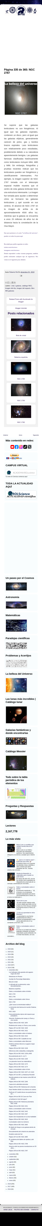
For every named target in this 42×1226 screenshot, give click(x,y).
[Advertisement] (21, 40)
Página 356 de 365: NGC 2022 (18, 1030)
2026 (9, 949)
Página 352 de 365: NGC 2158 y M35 (20, 1053)
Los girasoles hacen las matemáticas (20, 1061)
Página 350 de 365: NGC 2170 (18, 1064)
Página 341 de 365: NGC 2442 (18, 1111)
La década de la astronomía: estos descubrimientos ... (19, 985)
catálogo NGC (27, 286)
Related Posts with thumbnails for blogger (21, 300)
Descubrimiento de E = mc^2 (17, 1056)
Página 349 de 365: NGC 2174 (18, 1067)
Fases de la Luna (21, 900)
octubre (11, 1156)
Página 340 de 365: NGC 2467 (18, 1114)
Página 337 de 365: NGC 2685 (18, 1137)
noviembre (12, 1154)
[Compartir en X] (10, 282)
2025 (9, 952)
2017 (9, 1186)
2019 (9, 967)
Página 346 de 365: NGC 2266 (18, 1081)
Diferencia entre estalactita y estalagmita (21, 1051)
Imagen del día (10, 288)
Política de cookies (22, 1209)
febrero (11, 1178)
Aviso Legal (8, 1209)
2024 (9, 954)
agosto (11, 1162)
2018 (9, 1184)
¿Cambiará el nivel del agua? (18, 1099)
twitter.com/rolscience (10, 247)
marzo (11, 1175)
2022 (9, 959)
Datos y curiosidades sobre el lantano (20, 1033)
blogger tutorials (21, 308)
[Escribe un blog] (8, 282)
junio (11, 1167)
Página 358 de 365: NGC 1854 (18, 1023)
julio (10, 1164)
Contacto (34, 1209)
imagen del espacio (23, 288)
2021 (9, 962)
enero (11, 1180)
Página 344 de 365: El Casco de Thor (20, 1096)
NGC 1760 (12, 1002)
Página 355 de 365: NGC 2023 (18, 1036)
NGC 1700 (12, 994)
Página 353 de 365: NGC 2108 (18, 1048)
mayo (11, 1170)
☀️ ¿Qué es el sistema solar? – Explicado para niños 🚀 (25, 860)
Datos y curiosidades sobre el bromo (20, 1108)
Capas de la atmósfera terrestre (18, 1084)
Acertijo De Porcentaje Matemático (19, 979)
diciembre (12, 970)
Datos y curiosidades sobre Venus (19, 999)
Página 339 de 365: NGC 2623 (18, 1119)
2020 (9, 965)
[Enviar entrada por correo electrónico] (21, 275)
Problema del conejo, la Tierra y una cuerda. (22, 1025)
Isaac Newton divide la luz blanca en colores (22, 1089)
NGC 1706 (12, 996)
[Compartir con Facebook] (12, 282)
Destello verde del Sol (15, 1134)
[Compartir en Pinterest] (15, 282)
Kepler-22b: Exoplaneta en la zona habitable (22, 1117)
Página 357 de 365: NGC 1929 (18, 1028)
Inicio (20, 435)
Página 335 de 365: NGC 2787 (18, 1150)
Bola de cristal (13, 982)
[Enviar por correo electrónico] (6, 282)
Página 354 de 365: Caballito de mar (20, 1039)
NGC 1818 (12, 1011)
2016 (9, 1189)
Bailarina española (14, 989)
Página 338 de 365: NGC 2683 (18, 1124)
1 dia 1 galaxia (16, 286)
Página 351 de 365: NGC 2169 (18, 1059)
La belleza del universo (30, 233)
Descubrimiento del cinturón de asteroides (22, 1131)
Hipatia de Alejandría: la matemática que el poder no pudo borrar (24, 875)
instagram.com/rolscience (11, 250)
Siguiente (36, 435)
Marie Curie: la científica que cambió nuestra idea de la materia (25, 846)
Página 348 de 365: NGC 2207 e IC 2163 (21, 1072)
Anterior (5, 435)
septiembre (12, 1159)
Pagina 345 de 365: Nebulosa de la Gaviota (22, 1087)
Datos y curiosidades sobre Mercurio (20, 1041)
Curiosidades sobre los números (19, 1122)
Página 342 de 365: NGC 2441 (18, 1106)
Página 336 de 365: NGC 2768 (18, 1144)
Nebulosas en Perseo (15, 976)
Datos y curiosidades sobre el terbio (20, 991)
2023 (9, 957)
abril (10, 1172)
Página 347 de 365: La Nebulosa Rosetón (22, 1075)
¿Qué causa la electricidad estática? (20, 1004)
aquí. (21, 236)
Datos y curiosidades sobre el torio (19, 1069)
